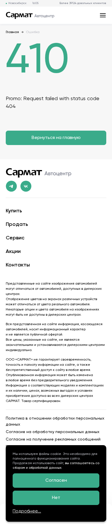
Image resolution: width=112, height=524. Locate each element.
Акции (13, 251)
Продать (17, 224)
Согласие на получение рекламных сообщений (53, 439)
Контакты (18, 265)
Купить (14, 211)
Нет (56, 498)
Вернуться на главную (56, 138)
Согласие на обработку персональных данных (52, 432)
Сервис (15, 238)
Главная (12, 32)
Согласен (56, 480)
